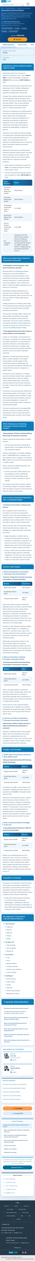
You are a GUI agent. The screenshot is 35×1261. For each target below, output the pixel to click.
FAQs (22, 1215)
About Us (6, 1206)
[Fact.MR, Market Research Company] (6, 1)
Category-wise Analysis (10, 1149)
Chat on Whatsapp (10, 1179)
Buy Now (18, 39)
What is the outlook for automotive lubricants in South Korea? (16, 1035)
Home (2, 8)
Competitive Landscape (10, 1152)
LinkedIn (14, 1060)
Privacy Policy (25, 1212)
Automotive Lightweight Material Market (14, 1088)
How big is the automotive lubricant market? (16, 1008)
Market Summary (8, 45)
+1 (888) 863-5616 (10, 1189)
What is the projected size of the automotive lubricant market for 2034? (16, 1018)
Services (16, 1206)
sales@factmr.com (10, 1192)
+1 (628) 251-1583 (10, 1182)
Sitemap (18, 1219)
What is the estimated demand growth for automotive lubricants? (15, 1024)
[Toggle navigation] (28, 4)
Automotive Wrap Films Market (11, 1099)
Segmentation (22, 45)
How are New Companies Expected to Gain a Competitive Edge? (16, 1141)
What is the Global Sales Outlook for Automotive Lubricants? (16, 1130)
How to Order (10, 1209)
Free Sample (18, 1108)
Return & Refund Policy (11, 1212)
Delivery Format (22, 1209)
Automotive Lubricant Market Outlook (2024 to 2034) (16, 1125)
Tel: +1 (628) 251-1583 (6, 1232)
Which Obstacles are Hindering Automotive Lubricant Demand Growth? (15, 1136)
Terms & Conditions (10, 1215)
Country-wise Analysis (10, 1145)
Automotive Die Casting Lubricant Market (14, 1084)
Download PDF (18, 1113)
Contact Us (26, 1206)
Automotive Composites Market (12, 1095)
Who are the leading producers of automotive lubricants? (16, 1041)
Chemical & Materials (10, 8)
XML (29, 1215)
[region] (17, 216)
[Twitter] (20, 1252)
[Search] (23, 5)
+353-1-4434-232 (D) (11, 1186)
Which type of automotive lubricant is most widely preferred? (16, 1029)
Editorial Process (16, 1167)
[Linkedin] (23, 1252)
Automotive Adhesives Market (11, 1092)
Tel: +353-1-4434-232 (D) (12, 1242)
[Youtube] (25, 1252)
